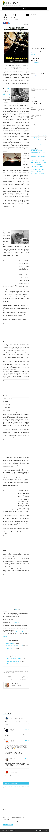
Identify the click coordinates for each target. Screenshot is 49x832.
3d (31, 150)
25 (36, 139)
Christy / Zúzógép (9, 663)
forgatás (32, 156)
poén (32, 166)
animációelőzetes (34, 152)
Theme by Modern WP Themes (41, 830)
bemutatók (39, 152)
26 (38, 139)
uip (40, 173)
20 (40, 137)
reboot (38, 166)
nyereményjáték (43, 164)
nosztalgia (26, 671)
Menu (24, 8)
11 (36, 135)
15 (45, 135)
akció (33, 150)
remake (41, 166)
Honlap (5, 809)
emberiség (11, 671)
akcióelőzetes (37, 150)
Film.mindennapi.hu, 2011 (21, 631)
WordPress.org (33, 97)
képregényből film (36, 160)
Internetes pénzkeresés (36, 106)
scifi (36, 169)
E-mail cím (6, 804)
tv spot (39, 173)
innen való (17, 609)
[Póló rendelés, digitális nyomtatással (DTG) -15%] (39, 53)
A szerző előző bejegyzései (12, 640)
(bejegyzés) (33, 92)
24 (34, 139)
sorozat (32, 171)
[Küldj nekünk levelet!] (39, 79)
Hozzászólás (6, 789)
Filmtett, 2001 (6, 634)
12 (38, 135)
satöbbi (33, 169)
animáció (41, 150)
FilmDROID (12, 3)
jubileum (22, 671)
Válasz (27, 717)
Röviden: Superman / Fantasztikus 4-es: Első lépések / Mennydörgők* (37, 110)
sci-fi (4, 672)
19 (38, 137)
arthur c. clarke (6, 671)
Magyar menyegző (9, 648)
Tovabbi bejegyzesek (16, 685)
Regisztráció (33, 88)
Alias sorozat (38, 118)
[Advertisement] (16, 218)
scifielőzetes (39, 169)
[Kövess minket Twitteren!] (39, 66)
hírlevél (44, 156)
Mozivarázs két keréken (10, 643)
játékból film (37, 158)
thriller (40, 171)
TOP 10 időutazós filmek (40, 120)
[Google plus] (7, 23)
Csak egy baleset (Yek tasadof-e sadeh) (13, 658)
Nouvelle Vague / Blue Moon (11, 650)
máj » (41, 144)
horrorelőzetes (39, 156)
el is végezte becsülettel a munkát (10, 430)
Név (4, 799)
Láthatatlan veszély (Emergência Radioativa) (14, 645)
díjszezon (43, 154)
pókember (35, 166)
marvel (44, 162)
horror (35, 156)
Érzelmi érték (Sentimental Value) (12, 661)
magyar (41, 162)
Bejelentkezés (33, 90)
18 (36, 137)
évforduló (15, 671)
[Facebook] (4, 23)
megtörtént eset (37, 164)
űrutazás (13, 672)
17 (34, 137)
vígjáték (42, 173)
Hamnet (7, 656)
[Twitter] (9, 23)
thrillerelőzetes (34, 173)
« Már (32, 144)
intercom (33, 158)
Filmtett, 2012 (6, 627)
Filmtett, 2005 (16, 622)
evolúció (19, 671)
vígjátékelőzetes (34, 174)
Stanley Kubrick (8, 672)
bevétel (42, 152)
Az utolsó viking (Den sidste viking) (12, 655)
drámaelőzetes (37, 154)
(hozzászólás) (34, 95)
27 (40, 139)
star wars (37, 171)
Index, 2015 (20, 624)
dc (44, 152)
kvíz (40, 158)
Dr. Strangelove (7, 88)
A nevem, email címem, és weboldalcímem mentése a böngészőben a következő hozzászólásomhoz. (15, 817)
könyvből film (35, 162)
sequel (44, 169)
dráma (32, 154)
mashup (32, 164)
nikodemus (16, 19)
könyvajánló (43, 160)
